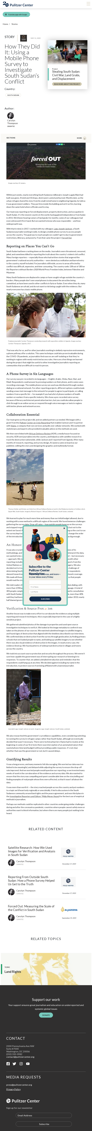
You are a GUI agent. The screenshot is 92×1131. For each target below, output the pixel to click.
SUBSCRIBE (45, 599)
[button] (45, 570)
